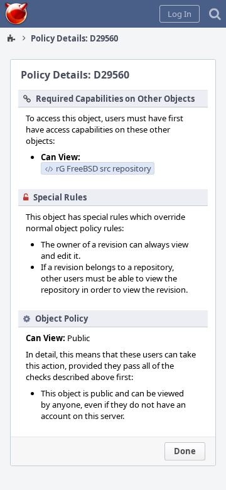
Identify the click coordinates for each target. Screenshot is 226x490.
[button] (179, 14)
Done (185, 451)
